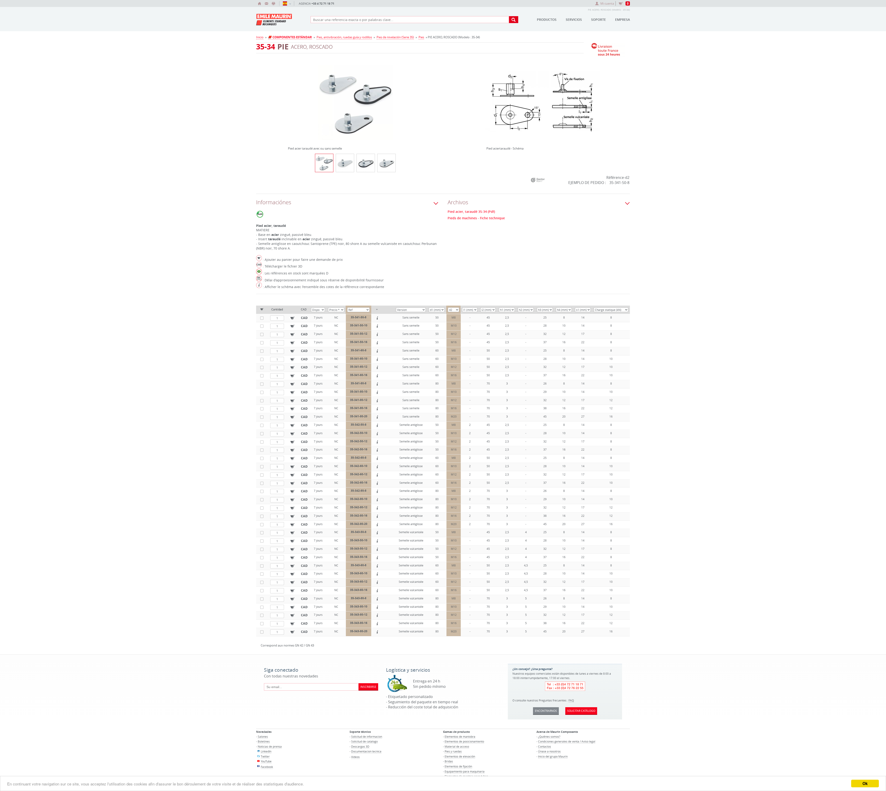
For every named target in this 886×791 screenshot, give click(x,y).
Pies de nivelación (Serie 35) (395, 37)
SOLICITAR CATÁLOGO (581, 711)
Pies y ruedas (453, 751)
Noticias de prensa (270, 746)
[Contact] (266, 3)
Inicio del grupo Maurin (553, 756)
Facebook (267, 767)
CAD (304, 318)
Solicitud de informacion (366, 736)
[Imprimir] (273, 3)
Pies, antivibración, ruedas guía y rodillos (344, 37)
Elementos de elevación (460, 756)
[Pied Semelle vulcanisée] (386, 163)
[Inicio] (259, 3)
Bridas (449, 761)
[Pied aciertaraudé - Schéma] (542, 105)
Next (422, 100)
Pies (421, 37)
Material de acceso (457, 746)
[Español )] (286, 3)
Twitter (265, 756)
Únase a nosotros (549, 751)
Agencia (316, 4)
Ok (865, 783)
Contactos (544, 746)
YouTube (266, 761)
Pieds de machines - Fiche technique (476, 218)
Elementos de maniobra (460, 736)
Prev (289, 100)
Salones (263, 736)
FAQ (571, 700)
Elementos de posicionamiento (464, 741)
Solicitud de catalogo (364, 741)
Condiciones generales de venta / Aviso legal (566, 741)
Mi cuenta (607, 3)
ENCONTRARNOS (546, 711)
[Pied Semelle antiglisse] (365, 163)
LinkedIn (266, 751)
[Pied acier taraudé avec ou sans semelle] (355, 105)
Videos (355, 757)
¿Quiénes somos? (549, 736)
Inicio (259, 37)
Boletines (264, 741)
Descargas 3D (360, 746)
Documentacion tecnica (366, 751)
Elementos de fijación (458, 766)
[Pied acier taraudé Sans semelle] (345, 163)
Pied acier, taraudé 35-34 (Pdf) (471, 211)
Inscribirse (368, 687)
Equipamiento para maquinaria (465, 771)
